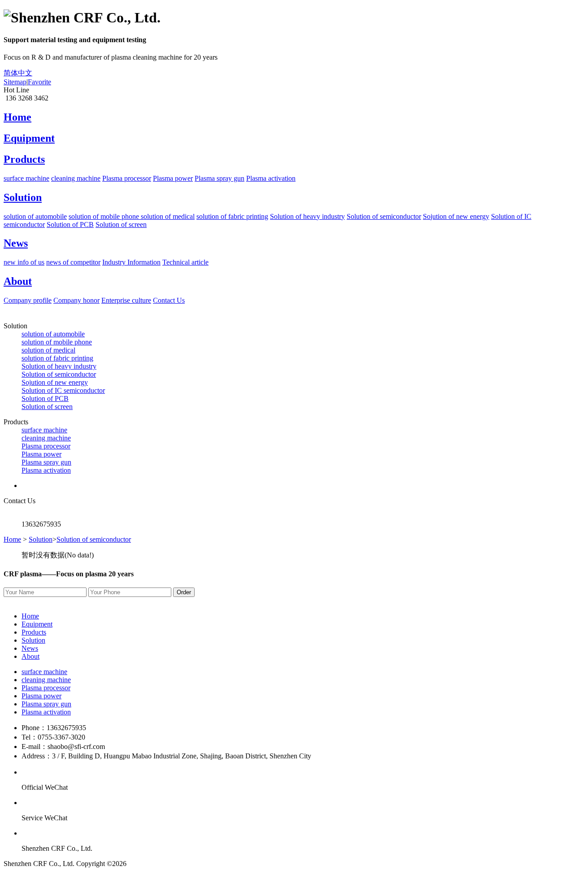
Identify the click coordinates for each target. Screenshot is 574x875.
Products (34, 632)
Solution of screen (121, 224)
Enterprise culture (126, 300)
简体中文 (18, 73)
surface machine (26, 178)
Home (12, 539)
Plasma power (173, 178)
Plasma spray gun (219, 178)
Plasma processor (126, 178)
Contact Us (169, 300)
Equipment (37, 624)
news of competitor (73, 262)
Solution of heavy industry (307, 216)
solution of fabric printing (232, 216)
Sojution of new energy (456, 216)
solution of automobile (35, 216)
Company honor (76, 300)
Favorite (39, 82)
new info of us (24, 262)
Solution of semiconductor (384, 216)
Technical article (185, 262)
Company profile (28, 300)
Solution (40, 539)
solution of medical (168, 216)
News (30, 648)
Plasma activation (271, 178)
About (30, 656)
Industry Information (131, 262)
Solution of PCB (70, 224)
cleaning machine (75, 178)
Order (184, 592)
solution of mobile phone (105, 216)
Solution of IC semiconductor (63, 390)
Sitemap (15, 82)
